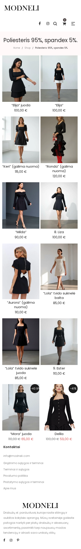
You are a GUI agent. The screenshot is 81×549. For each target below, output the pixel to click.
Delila (59, 433)
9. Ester (59, 368)
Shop (28, 48)
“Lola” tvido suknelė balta (59, 295)
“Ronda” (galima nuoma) (59, 168)
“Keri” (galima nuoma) (20, 166)
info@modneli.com (16, 456)
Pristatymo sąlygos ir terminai (23, 482)
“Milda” (21, 232)
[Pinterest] (18, 540)
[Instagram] (11, 540)
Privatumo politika (15, 476)
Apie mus (9, 488)
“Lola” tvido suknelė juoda (21, 370)
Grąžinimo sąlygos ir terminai (23, 463)
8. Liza (59, 232)
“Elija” (59, 105)
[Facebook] (4, 540)
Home (16, 48)
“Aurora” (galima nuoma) (21, 304)
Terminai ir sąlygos (16, 469)
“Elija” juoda (20, 105)
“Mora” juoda (21, 433)
